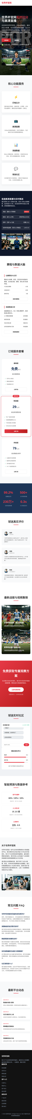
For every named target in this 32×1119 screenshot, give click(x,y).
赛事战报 (4, 1073)
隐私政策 (4, 1091)
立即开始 (16, 389)
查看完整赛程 (16, 299)
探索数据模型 (16, 332)
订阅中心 (4, 1083)
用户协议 (4, 1088)
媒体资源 (4, 1100)
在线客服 (4, 1103)
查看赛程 (17, 40)
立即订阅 (16, 431)
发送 (26, 744)
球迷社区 (4, 1076)
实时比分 (4, 1070)
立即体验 (6, 40)
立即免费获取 (16, 690)
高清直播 (4, 1068)
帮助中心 (4, 1085)
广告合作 (4, 1098)
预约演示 (4, 1106)
